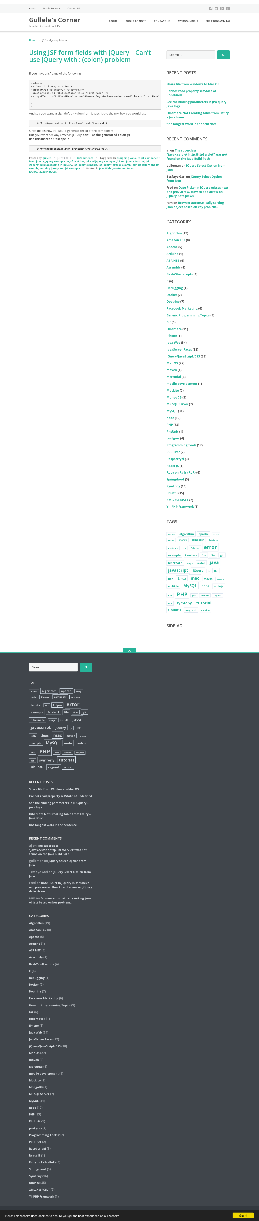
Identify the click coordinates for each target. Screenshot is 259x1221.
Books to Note (51, 8)
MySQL (171, 411)
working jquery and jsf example (60, 168)
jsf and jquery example (100, 161)
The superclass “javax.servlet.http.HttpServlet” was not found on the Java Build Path (196, 154)
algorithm (186, 534)
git (222, 555)
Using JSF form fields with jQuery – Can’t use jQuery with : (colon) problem (90, 56)
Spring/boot (175, 479)
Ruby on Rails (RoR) (181, 472)
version (205, 610)
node (170, 418)
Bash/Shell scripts (179, 274)
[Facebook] (210, 8)
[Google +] (228, 8)
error (210, 547)
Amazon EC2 (175, 240)
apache (204, 534)
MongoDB (174, 397)
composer (198, 539)
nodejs (218, 586)
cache (171, 540)
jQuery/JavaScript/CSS (43, 171)
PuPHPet (173, 452)
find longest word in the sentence (191, 124)
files (213, 555)
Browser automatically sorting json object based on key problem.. (195, 205)
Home (32, 40)
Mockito (172, 390)
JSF (216, 570)
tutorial (203, 602)
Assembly (173, 267)
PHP (169, 425)
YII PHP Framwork (180, 507)
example (174, 555)
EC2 (184, 548)
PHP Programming (218, 21)
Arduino (172, 254)
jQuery (198, 570)
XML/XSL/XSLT (177, 500)
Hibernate (174, 329)
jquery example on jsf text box (64, 161)
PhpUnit (172, 432)
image (190, 563)
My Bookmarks (188, 21)
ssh (170, 603)
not (170, 595)
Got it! (243, 1215)
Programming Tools (181, 445)
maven (171, 370)
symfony (184, 603)
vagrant (191, 610)
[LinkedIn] (222, 8)
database (213, 540)
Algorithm (174, 233)
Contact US (73, 8)
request (217, 595)
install (201, 563)
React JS (172, 466)
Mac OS (172, 363)
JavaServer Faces (123, 168)
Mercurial (173, 377)
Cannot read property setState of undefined (60, 796)
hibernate (175, 563)
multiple (173, 586)
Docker (171, 295)
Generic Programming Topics (188, 315)
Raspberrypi (175, 459)
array (216, 534)
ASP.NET (173, 261)
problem (205, 595)
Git (168, 322)
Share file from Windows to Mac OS (192, 84)
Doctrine (173, 302)
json (170, 578)
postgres (172, 438)
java (214, 562)
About (32, 8)
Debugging (174, 288)
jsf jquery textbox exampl (115, 164)
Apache (172, 247)
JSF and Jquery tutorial (130, 161)
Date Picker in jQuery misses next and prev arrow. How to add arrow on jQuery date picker (197, 192)
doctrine (173, 548)
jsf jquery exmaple (85, 164)
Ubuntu (172, 493)
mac (195, 578)
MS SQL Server (177, 404)
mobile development (181, 384)
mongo (220, 579)
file (204, 555)
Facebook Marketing (182, 308)
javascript (178, 570)
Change (182, 539)
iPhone (171, 336)
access (171, 534)
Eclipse (194, 548)
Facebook (191, 555)
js (208, 571)
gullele (46, 158)
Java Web (105, 168)
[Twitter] (216, 8)
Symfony (173, 486)
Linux (182, 578)
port (194, 595)
